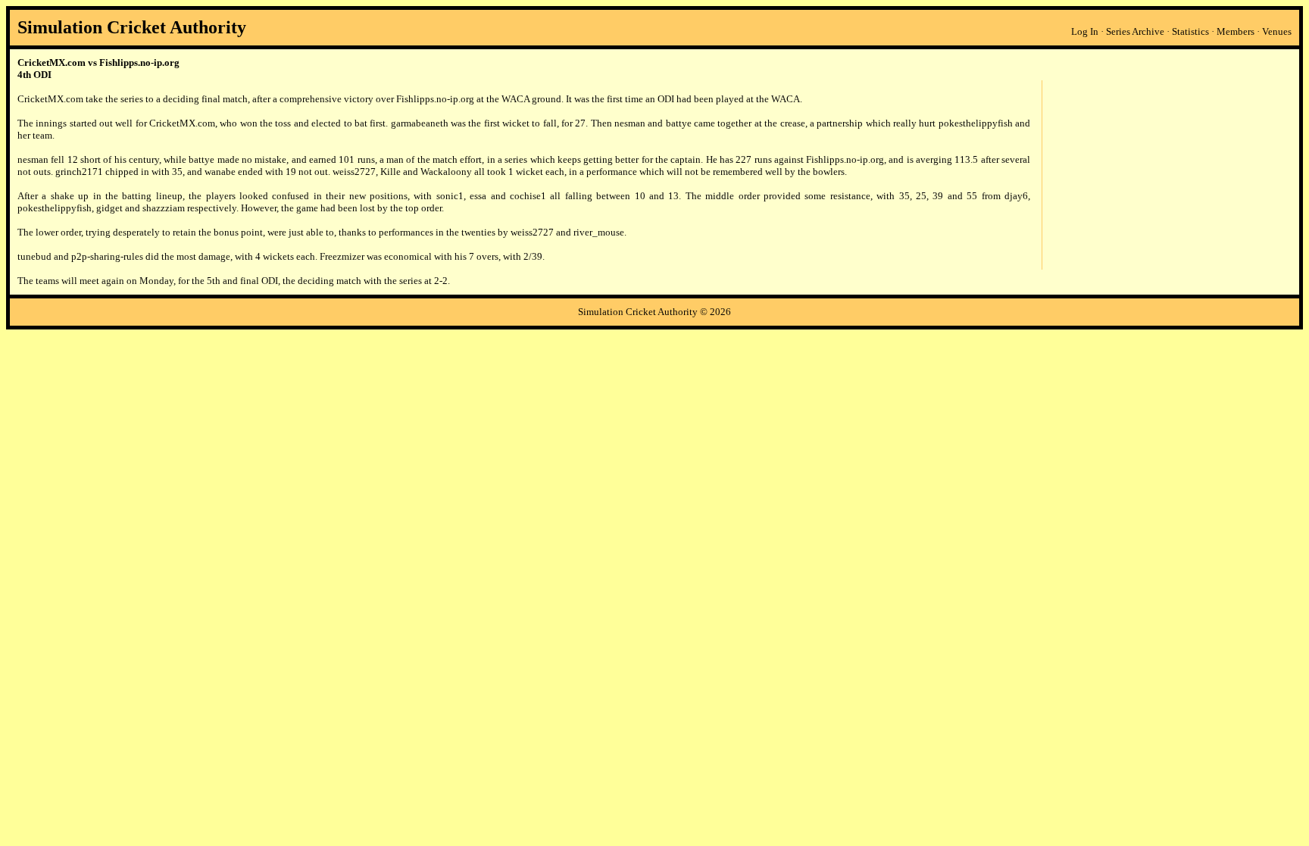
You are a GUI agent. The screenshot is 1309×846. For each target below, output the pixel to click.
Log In (1084, 31)
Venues (1277, 31)
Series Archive (1135, 31)
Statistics (1190, 31)
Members (1235, 31)
